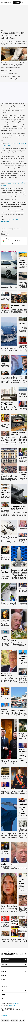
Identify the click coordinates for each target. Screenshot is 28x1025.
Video (2, 998)
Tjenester (4, 987)
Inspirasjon (4, 983)
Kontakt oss (5, 959)
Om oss (3, 994)
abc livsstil (15, 1020)
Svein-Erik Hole (12, 1005)
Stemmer (4, 975)
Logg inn (16, 2)
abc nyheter (6, 1020)
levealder (17, 229)
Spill (2, 990)
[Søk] (26, 2)
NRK (4, 148)
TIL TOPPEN (4, 952)
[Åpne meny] (22, 2)
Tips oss (4, 964)
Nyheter (3, 971)
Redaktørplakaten (10, 1009)
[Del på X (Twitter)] (14, 79)
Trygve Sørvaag (15, 1003)
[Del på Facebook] (11, 79)
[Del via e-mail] (16, 79)
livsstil (4, 229)
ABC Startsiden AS (6, 1015)
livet (10, 229)
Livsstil (3, 979)
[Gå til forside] (6, 2)
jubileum (4, 231)
